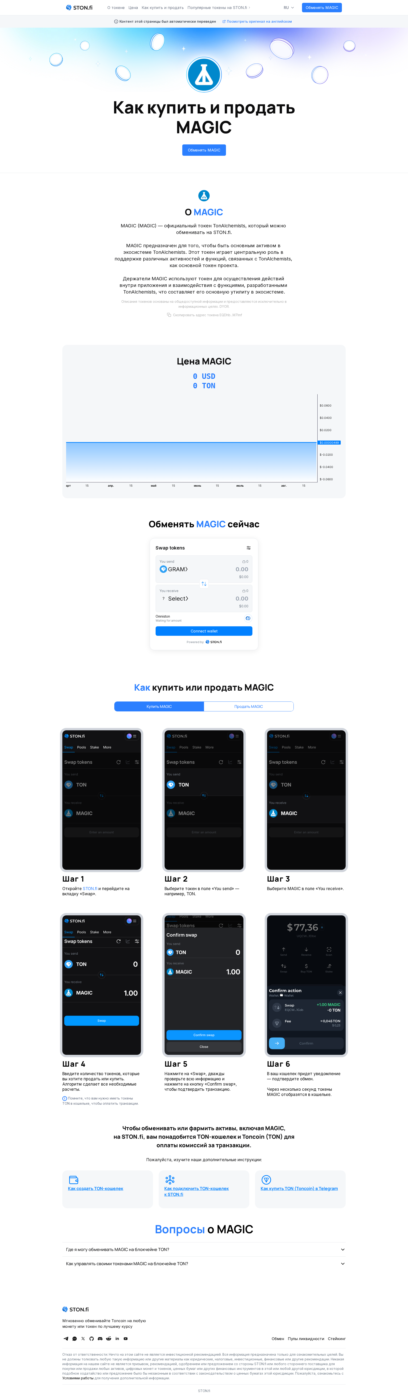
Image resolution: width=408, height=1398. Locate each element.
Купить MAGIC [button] (159, 706)
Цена (133, 7)
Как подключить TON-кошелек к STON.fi (196, 1191)
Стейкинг (337, 1338)
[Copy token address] (169, 315)
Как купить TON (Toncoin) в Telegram (299, 1188)
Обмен (278, 1338)
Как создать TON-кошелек (95, 1188)
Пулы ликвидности (306, 1338)
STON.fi (90, 888)
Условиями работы (78, 1378)
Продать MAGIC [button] (248, 706)
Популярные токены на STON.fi (217, 7)
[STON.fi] (79, 7)
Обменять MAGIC (322, 7)
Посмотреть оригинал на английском (259, 21)
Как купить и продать (163, 7)
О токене (116, 7)
